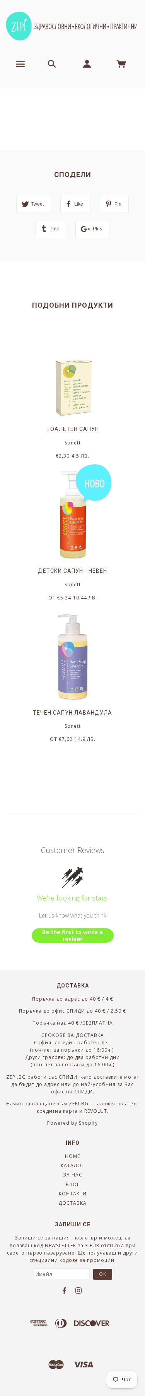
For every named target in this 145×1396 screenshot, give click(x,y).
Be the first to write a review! (72, 935)
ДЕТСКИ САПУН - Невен (72, 571)
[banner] (72, 26)
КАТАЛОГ (72, 1165)
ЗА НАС (72, 1174)
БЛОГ (73, 1184)
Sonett (73, 442)
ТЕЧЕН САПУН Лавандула (72, 713)
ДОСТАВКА (72, 1203)
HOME (72, 1156)
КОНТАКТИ (73, 1193)
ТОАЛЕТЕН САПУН (72, 429)
